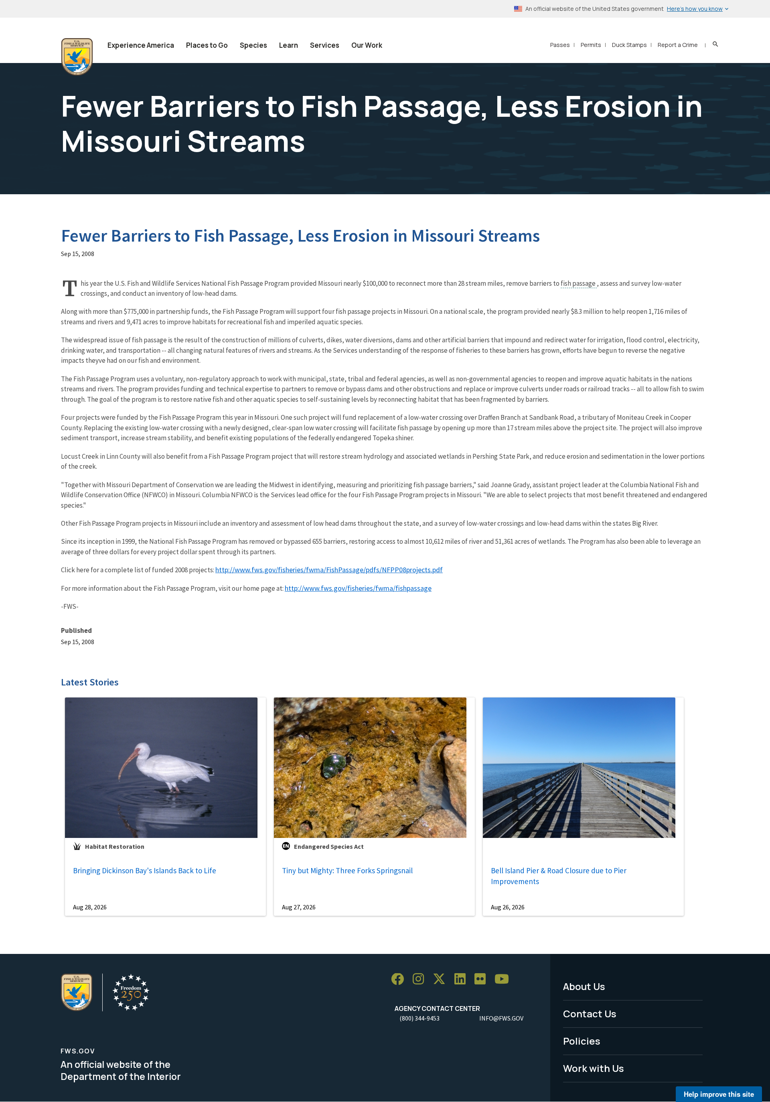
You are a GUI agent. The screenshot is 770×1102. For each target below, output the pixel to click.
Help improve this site (719, 1094)
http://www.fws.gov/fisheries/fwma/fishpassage (358, 588)
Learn (288, 45)
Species (253, 45)
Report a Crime (678, 45)
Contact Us (589, 1013)
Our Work (366, 45)
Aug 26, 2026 (508, 907)
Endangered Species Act (329, 846)
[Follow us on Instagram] (421, 979)
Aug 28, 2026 (90, 907)
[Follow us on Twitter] (442, 979)
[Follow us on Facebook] (400, 979)
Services (324, 45)
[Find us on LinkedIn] (462, 979)
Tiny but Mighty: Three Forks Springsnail (347, 870)
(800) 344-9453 (419, 1018)
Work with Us (593, 1068)
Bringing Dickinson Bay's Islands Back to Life (144, 870)
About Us (584, 986)
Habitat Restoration (114, 846)
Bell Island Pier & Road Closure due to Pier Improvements (558, 876)
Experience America (140, 45)
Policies (581, 1040)
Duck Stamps (629, 45)
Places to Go (207, 45)
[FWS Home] (77, 57)
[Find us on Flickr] (482, 979)
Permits (591, 45)
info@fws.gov (501, 1018)
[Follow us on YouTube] (504, 979)
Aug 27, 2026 (299, 907)
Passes (560, 45)
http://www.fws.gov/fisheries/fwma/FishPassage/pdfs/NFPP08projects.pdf (329, 569)
